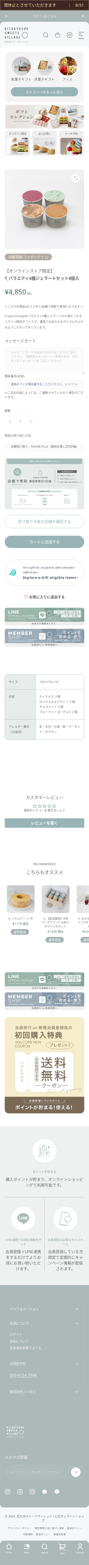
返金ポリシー (74, 1528)
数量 (8, 411)
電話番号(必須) (14, 376)
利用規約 (28, 1534)
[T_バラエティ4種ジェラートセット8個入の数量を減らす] (10, 421)
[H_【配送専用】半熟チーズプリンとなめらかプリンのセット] (56, 899)
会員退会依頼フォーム (26, 1348)
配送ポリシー (43, 1534)
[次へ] (82, 16)
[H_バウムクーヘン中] (21, 899)
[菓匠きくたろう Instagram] (20, 1492)
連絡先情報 (59, 1534)
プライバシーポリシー (19, 1528)
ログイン (16, 1334)
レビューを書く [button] (44, 823)
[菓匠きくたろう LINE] (44, 1492)
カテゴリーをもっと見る (44, 92)
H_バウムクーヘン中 (20, 918)
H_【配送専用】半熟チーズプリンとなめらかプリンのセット (55, 922)
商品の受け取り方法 (18, 436)
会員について (19, 1341)
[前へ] (6, 16)
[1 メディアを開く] (75, 178)
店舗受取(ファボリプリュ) (28, 257)
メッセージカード (20, 340)
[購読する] (75, 1472)
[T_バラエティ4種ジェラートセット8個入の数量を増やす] (30, 421)
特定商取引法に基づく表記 (49, 1528)
